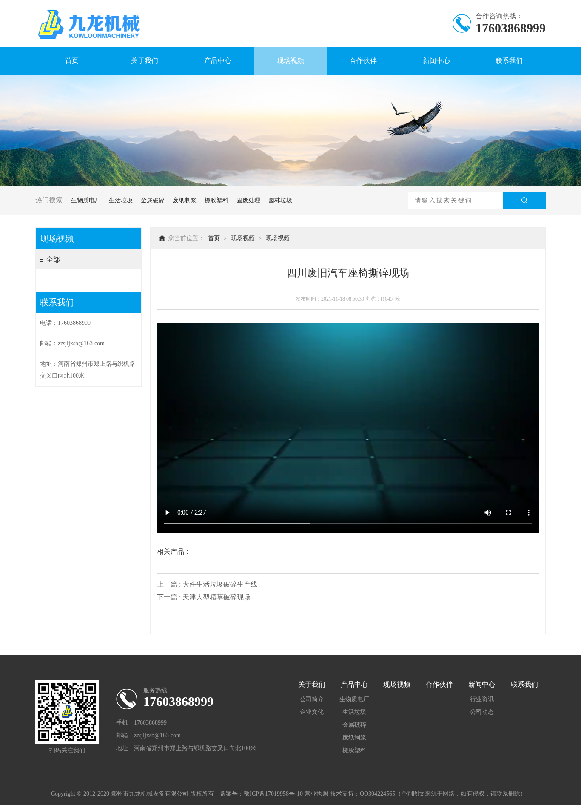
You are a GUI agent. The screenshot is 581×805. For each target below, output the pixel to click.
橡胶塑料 (216, 200)
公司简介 (312, 699)
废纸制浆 (185, 200)
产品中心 (217, 60)
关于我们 (144, 60)
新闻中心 (436, 60)
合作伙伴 (363, 60)
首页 (72, 60)
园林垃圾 (280, 200)
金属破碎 (153, 200)
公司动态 (482, 712)
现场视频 (290, 60)
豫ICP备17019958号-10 (273, 794)
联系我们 (509, 60)
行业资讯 (482, 699)
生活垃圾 (121, 200)
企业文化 (312, 712)
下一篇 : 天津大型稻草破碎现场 (204, 597)
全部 (53, 259)
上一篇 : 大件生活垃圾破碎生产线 (207, 584)
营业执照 (316, 794)
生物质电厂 (86, 200)
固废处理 (248, 200)
